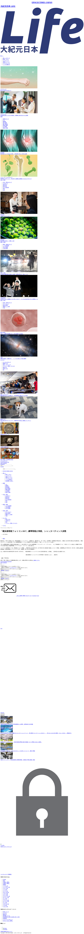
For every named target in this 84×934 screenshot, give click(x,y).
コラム (4, 525)
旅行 (6, 521)
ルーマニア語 (6, 901)
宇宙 (4, 307)
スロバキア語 (6, 904)
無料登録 (2, 570)
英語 (4, 880)
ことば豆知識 (6, 245)
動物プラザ (5, 363)
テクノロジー (6, 304)
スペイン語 (5, 891)
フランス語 (5, 888)
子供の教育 (5, 248)
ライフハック (6, 60)
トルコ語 (5, 905)
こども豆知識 (8, 505)
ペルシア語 (5, 906)
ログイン (7, 570)
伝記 (4, 190)
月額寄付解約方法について (6, 931)
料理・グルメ (6, 59)
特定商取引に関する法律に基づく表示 (11, 916)
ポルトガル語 (6, 892)
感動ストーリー (6, 62)
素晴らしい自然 (6, 306)
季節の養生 (5, 125)
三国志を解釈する (4, 447)
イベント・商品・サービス (9, 366)
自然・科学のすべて (7, 302)
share (1, 463)
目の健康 (5, 126)
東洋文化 (5, 184)
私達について (6, 911)
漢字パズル (5, 368)
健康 (4, 483)
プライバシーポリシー (8, 919)
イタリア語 (5, 893)
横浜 (4, 538)
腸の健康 (5, 122)
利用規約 (5, 918)
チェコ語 (5, 902)
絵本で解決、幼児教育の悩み (6, 459)
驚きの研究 (5, 305)
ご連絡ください (36, 560)
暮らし (4, 473)
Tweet (38, 595)
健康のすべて (6, 118)
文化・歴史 (5, 494)
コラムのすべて (3, 460)
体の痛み (2, 152)
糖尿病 (4, 121)
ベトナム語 (5, 886)
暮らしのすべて (6, 58)
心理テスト (7, 520)
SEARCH (2, 464)
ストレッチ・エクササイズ (6, 177)
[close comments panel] (0, 564)
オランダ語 (5, 895)
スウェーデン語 (6, 896)
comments (5, 463)
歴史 (4, 188)
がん (4, 120)
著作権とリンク (6, 915)
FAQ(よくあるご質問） (8, 920)
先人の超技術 (6, 187)
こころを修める (6, 64)
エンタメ (5, 518)
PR (3, 369)
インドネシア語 (6, 887)
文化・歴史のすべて (7, 182)
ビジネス (5, 913)
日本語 (4, 879)
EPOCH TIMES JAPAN (8, 471)
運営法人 (5, 914)
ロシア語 (5, 898)
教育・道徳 (2, 272)
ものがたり (5, 183)
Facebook (34, 595)
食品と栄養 (5, 128)
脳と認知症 (5, 124)
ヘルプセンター (13, 567)
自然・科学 (5, 510)
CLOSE (2, 466)
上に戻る (2, 845)
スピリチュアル (6, 63)
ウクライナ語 (6, 900)
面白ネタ (5, 367)
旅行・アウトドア (7, 364)
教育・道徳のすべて (7, 244)
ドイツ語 (5, 889)
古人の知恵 (5, 247)
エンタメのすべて (7, 362)
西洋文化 (5, 186)
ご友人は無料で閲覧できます (22, 595)
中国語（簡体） (6, 882)
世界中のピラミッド (4, 434)
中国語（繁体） (6, 883)
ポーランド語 (6, 897)
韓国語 (4, 884)
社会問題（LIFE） (9, 480)
